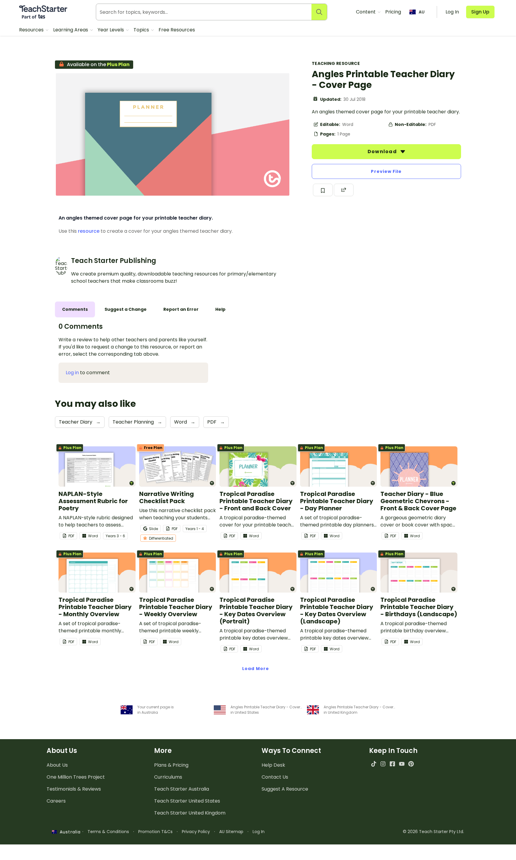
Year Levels (111, 29)
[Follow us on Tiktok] (373, 764)
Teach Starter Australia (181, 789)
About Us (57, 765)
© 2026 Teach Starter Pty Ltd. (433, 832)
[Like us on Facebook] (392, 764)
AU (422, 12)
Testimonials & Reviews (74, 789)
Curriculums (168, 777)
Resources (32, 29)
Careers (56, 800)
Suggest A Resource (285, 789)
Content (366, 11)
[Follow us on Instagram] (383, 764)
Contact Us (275, 777)
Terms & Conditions (108, 832)
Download (383, 151)
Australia (69, 832)
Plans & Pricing (171, 765)
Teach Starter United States (187, 800)
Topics (141, 29)
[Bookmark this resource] (323, 190)
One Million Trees (76, 777)
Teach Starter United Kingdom (189, 812)
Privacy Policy (196, 832)
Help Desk (273, 765)
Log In (259, 832)
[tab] (75, 309)
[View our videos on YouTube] (401, 764)
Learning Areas (71, 29)
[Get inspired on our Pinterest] (411, 764)
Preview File (386, 171)
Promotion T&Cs (155, 832)
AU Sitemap (231, 832)
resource (88, 231)
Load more (255, 669)
